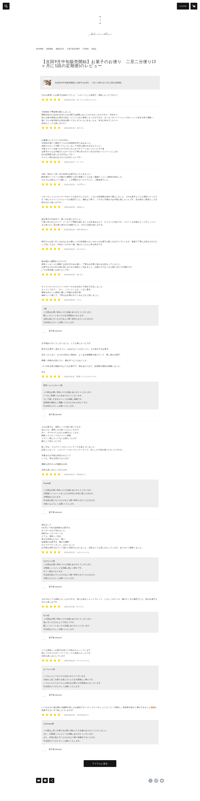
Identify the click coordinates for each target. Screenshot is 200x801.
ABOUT (60, 48)
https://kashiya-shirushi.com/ (162, 781)
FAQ (93, 48)
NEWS (49, 48)
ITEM (86, 48)
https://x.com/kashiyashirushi (150, 781)
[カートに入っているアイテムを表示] (193, 6)
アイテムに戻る (100, 763)
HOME (40, 48)
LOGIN (183, 6)
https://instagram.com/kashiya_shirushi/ (156, 781)
